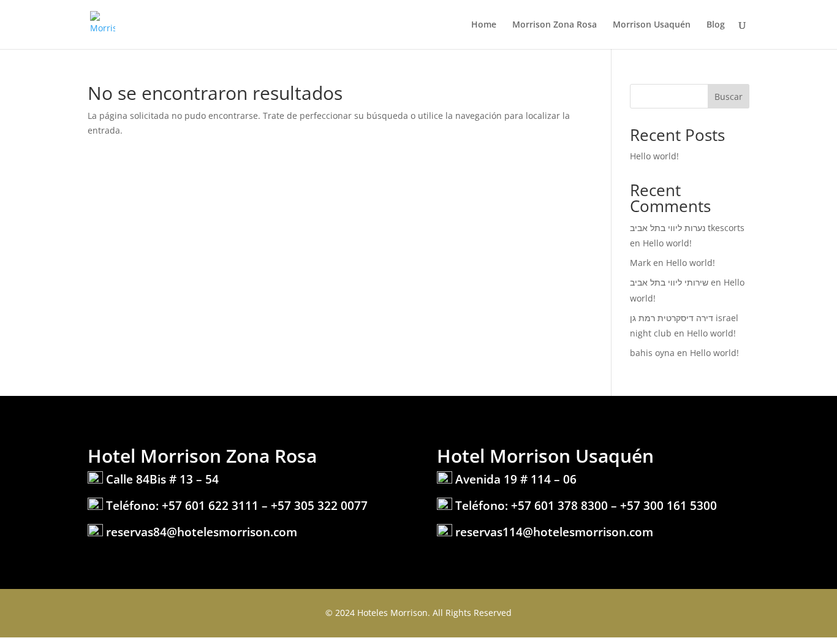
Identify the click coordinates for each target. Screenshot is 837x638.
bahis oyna (652, 353)
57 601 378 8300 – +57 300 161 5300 (617, 506)
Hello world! (654, 156)
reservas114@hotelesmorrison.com (554, 532)
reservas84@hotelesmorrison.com (201, 532)
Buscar (728, 96)
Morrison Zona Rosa (554, 25)
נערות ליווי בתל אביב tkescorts (687, 228)
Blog (715, 25)
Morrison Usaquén (652, 25)
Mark (640, 262)
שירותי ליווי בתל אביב (669, 282)
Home (483, 25)
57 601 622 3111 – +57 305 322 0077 (268, 506)
